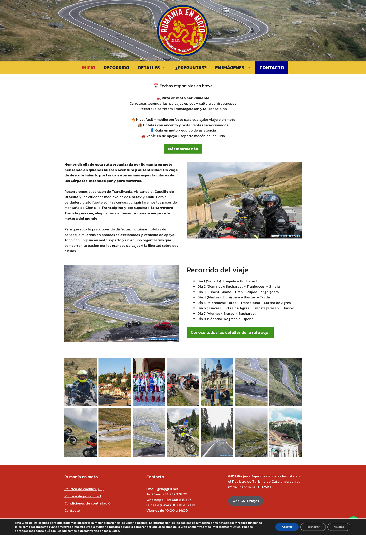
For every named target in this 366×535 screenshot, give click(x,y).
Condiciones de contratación (88, 503)
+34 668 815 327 (178, 499)
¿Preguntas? (191, 67)
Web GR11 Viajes (245, 500)
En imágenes (229, 67)
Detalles (149, 67)
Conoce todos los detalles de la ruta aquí (230, 332)
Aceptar (287, 527)
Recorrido (116, 67)
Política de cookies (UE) (84, 489)
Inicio (88, 67)
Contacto (271, 67)
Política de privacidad (82, 496)
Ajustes (339, 527)
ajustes (114, 531)
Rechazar (313, 527)
